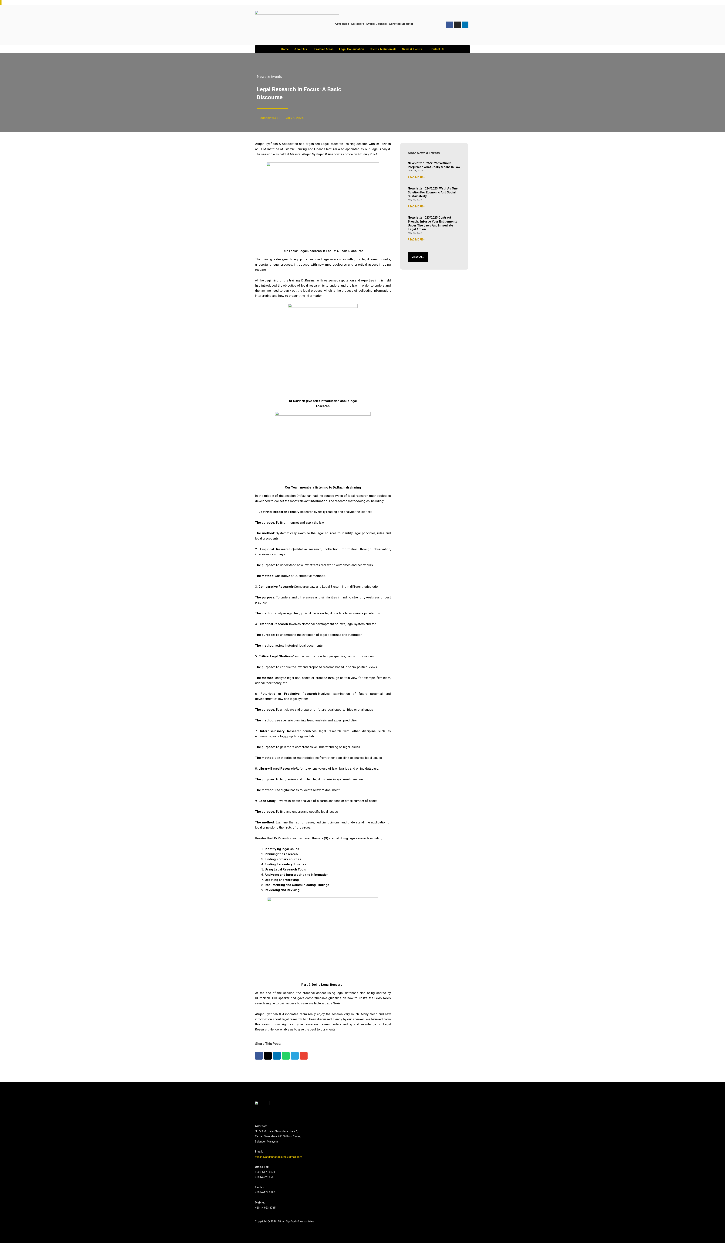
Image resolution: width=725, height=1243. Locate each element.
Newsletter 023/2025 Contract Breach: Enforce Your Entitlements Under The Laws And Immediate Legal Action (432, 223)
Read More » (416, 177)
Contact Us (437, 49)
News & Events (412, 49)
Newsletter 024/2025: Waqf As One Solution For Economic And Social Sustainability (433, 192)
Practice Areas (323, 49)
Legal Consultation (351, 49)
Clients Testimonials (383, 49)
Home (285, 49)
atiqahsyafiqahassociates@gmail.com (278, 1157)
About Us (300, 49)
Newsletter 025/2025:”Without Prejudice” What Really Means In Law (434, 165)
